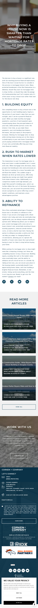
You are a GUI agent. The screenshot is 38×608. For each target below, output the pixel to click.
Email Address (7, 500)
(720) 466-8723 (10, 485)
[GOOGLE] (19, 570)
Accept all (19, 603)
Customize (19, 598)
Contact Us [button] (19, 456)
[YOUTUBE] (27, 570)
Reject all (19, 593)
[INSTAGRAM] (10, 570)
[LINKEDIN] (15, 570)
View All (19, 407)
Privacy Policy (8, 514)
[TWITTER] (23, 570)
